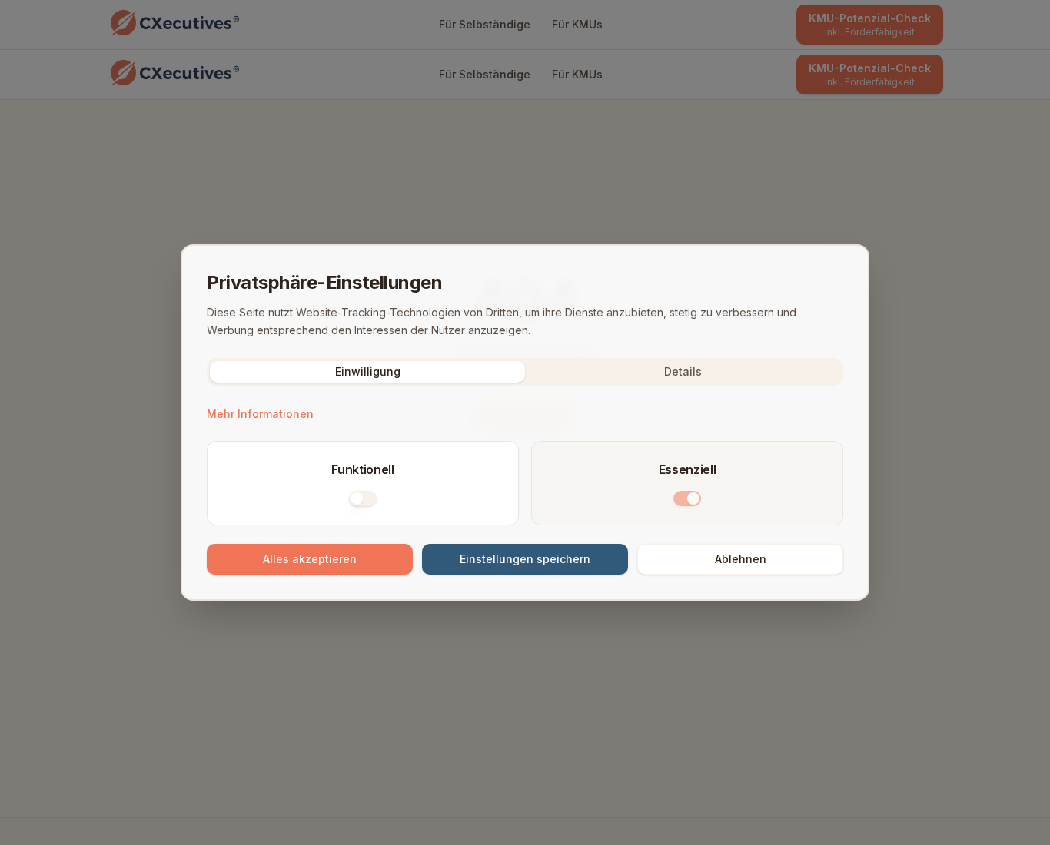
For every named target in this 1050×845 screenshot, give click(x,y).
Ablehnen (740, 558)
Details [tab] (683, 371)
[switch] (363, 498)
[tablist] (525, 372)
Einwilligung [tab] (367, 371)
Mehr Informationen (260, 413)
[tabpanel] (525, 489)
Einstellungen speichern (525, 558)
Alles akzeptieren (310, 558)
